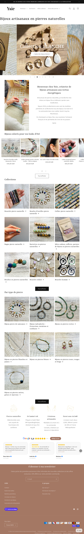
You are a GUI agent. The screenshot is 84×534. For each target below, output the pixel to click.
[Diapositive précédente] (30, 77)
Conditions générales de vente (54, 533)
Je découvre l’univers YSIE (42, 54)
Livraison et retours (10, 497)
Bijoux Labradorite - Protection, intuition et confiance (39, 326)
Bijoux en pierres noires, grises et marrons (14, 394)
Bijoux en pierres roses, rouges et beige (67, 361)
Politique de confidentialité (59, 531)
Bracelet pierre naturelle (14, 211)
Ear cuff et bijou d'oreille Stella (49, 159)
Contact (7, 487)
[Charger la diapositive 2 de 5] (37, 77)
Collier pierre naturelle (64, 211)
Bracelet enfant (36, 280)
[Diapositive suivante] (49, 77)
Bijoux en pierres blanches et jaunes (16, 361)
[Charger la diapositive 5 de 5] (45, 77)
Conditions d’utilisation (73, 531)
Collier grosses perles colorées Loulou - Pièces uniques (30, 160)
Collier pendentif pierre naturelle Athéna (69, 160)
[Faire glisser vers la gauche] (38, 171)
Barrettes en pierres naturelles (38, 245)
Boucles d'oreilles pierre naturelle (39, 212)
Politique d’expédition (40, 533)
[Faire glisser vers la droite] (46, 171)
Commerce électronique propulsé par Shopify (25, 531)
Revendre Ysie (46, 494)
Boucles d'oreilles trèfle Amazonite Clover (11, 160)
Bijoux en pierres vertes (64, 324)
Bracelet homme (61, 280)
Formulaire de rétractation (12, 503)
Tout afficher (42, 176)
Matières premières (10, 494)
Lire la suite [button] (8, 451)
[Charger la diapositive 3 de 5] (40, 77)
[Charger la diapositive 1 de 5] (34, 77)
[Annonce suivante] (79, 1)
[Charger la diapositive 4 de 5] (42, 77)
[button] (23, 8)
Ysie (13, 531)
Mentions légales (67, 533)
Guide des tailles (9, 490)
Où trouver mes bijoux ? (49, 490)
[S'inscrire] (56, 479)
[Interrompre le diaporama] (54, 77)
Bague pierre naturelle (13, 244)
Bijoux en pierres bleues (39, 359)
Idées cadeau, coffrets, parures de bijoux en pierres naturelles (67, 245)
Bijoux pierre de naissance (15, 324)
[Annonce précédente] (5, 1)
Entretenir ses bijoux (10, 500)
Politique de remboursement (44, 531)
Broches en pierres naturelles (16, 280)
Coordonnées (76, 533)
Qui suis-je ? (45, 487)
